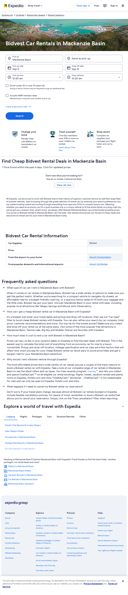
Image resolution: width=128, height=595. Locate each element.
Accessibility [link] (72, 543)
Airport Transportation (100, 257)
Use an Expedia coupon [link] (108, 540)
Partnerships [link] (10, 533)
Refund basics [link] (104, 535)
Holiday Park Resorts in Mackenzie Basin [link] (24, 443)
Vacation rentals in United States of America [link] (49, 534)
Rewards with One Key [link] (45, 565)
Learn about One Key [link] (67, 149)
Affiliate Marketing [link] (13, 553)
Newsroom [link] (9, 538)
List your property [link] (12, 528)
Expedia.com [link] (7, 15)
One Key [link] (92, 371)
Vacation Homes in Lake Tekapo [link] (20, 448)
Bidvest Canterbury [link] (56, 15)
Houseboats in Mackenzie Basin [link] (20, 437)
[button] (64, 106)
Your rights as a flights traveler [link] (110, 550)
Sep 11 (15, 69)
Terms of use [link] (72, 528)
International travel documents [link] (111, 545)
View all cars (64, 185)
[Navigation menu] (123, 5)
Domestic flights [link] (43, 548)
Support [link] (101, 518)
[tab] (10, 416)
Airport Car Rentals (98, 264)
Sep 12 (75, 69)
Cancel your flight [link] (105, 530)
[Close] (123, 581)
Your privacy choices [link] (75, 548)
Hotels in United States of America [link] (46, 526)
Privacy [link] (70, 518)
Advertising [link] (10, 548)
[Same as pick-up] (93, 58)
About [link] (7, 518)
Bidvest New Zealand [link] (36, 15)
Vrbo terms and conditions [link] (78, 538)
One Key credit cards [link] (45, 570)
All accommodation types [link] (47, 560)
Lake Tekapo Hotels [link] (14, 431)
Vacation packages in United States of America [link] (48, 541)
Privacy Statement (93, 583)
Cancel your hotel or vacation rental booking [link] (110, 524)
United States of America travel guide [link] (49, 519)
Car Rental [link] (20, 15)
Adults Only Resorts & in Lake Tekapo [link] (23, 425)
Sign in (114, 5)
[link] (64, 467)
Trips (96, 5)
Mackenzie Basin (21, 59)
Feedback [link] (9, 558)
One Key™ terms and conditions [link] (80, 533)
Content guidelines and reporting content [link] (77, 554)
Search (20, 115)
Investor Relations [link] (12, 543)
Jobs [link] (7, 523)
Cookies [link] (70, 523)
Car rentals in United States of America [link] (48, 554)
